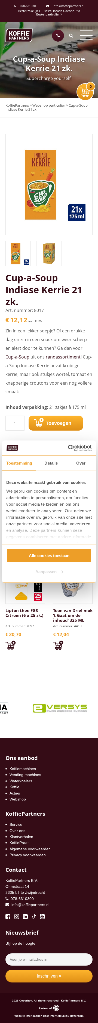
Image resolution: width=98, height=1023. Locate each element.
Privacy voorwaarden (28, 855)
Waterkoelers (21, 781)
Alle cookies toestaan (49, 555)
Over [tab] (80, 463)
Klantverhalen (21, 837)
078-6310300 (28, 6)
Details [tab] (51, 463)
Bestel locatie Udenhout (61, 11)
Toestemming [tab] (19, 463)
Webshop (18, 799)
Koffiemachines (23, 769)
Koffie (14, 787)
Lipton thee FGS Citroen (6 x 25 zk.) (24, 613)
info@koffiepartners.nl (68, 6)
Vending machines (25, 774)
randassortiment (63, 357)
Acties (15, 793)
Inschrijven (48, 976)
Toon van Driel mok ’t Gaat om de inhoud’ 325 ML (73, 615)
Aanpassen (46, 571)
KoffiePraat (19, 842)
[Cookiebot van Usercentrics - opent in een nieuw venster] (69, 448)
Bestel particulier (48, 14)
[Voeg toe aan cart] (10, 646)
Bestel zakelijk (28, 11)
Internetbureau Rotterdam (67, 1015)
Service (16, 824)
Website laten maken (28, 1015)
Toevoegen (58, 423)
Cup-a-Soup (17, 357)
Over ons (17, 831)
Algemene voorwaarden (30, 849)
